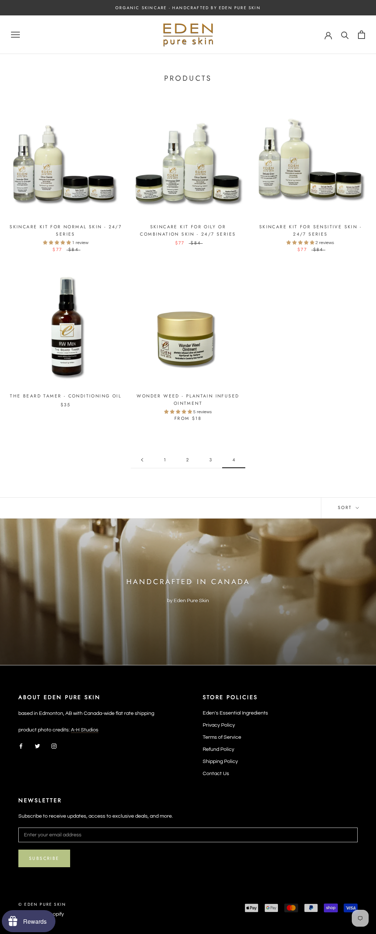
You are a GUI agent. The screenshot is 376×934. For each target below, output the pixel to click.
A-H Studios (84, 730)
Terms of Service (222, 737)
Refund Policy (218, 749)
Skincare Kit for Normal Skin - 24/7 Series (66, 230)
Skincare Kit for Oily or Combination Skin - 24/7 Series (188, 230)
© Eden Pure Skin (42, 904)
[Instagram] (54, 746)
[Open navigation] (15, 35)
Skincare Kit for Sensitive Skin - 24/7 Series (310, 230)
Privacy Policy (219, 725)
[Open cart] (361, 34)
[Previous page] (142, 460)
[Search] (345, 35)
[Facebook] (21, 746)
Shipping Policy (220, 761)
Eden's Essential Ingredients (235, 713)
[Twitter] (37, 746)
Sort (346, 507)
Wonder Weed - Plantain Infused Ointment (188, 400)
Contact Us (216, 773)
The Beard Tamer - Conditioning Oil (65, 396)
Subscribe (44, 858)
